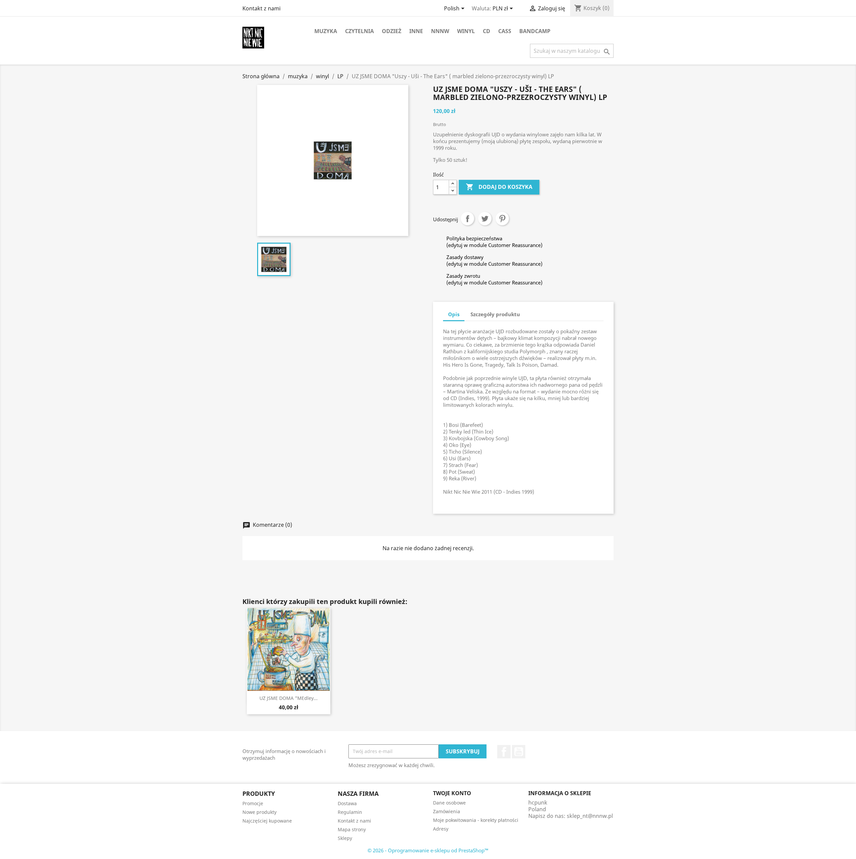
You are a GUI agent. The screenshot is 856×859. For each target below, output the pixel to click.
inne (416, 31)
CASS (504, 31)
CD (486, 31)
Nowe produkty (259, 812)
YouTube (518, 751)
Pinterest (502, 218)
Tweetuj (485, 218)
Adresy (440, 829)
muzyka (325, 31)
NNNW (440, 31)
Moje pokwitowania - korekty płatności (475, 820)
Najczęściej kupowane (267, 821)
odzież (391, 31)
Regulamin (350, 812)
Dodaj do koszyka (499, 187)
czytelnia (359, 31)
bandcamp (534, 31)
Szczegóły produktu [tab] (495, 314)
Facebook (504, 751)
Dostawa (347, 803)
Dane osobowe (449, 803)
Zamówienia (446, 811)
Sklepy (345, 838)
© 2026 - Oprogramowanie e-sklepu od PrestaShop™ (428, 850)
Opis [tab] (453, 314)
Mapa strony (352, 829)
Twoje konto (452, 793)
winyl (466, 31)
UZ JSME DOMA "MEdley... (288, 698)
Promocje (252, 803)
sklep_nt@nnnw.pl (590, 816)
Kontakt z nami (261, 8)
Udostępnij (467, 218)
